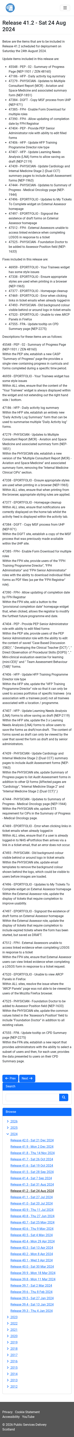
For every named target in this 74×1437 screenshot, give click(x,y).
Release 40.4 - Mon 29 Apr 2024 (32, 1241)
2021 (14, 1330)
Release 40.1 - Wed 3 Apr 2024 (31, 1260)
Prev (12, 1078)
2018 (14, 1349)
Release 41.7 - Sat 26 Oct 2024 (31, 1159)
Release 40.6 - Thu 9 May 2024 (31, 1229)
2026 (14, 1121)
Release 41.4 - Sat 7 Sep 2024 (31, 1178)
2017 (14, 1355)
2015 (14, 1368)
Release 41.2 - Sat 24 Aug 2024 (32, 1191)
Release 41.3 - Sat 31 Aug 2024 (32, 1184)
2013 (14, 1380)
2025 (14, 1128)
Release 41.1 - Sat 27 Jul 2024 (31, 1197)
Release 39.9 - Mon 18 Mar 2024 (32, 1273)
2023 (14, 1317)
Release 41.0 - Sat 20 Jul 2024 (31, 1203)
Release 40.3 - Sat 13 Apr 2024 (31, 1248)
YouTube (28, 1417)
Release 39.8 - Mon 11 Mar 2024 (32, 1279)
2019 (14, 1342)
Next (25, 1078)
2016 (14, 1361)
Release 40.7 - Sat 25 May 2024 (32, 1222)
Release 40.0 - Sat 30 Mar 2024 (32, 1266)
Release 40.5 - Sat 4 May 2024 (31, 1235)
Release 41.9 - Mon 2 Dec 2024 (31, 1147)
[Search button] (63, 1097)
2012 (14, 1386)
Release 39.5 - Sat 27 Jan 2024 (32, 1298)
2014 (14, 1374)
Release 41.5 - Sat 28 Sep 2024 (32, 1172)
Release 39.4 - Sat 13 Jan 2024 (32, 1304)
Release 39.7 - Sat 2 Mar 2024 (31, 1285)
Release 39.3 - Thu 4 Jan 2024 (31, 1311)
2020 (14, 1336)
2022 (14, 1323)
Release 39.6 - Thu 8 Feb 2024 (31, 1292)
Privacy (7, 1412)
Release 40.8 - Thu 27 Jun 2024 (32, 1216)
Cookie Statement (27, 1412)
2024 (14, 1134)
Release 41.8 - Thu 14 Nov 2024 (32, 1153)
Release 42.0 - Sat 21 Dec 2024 (32, 1140)
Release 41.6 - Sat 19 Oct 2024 (31, 1165)
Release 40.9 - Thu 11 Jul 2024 (31, 1210)
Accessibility (11, 1417)
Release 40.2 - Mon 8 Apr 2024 (31, 1254)
